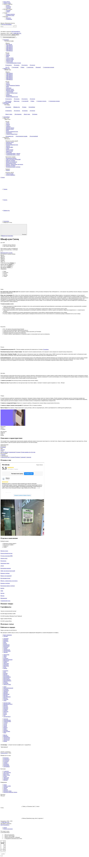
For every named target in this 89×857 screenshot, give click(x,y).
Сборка (8, 11)
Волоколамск (6, 644)
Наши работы (6, 1)
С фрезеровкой (9, 91)
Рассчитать (3, 268)
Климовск (5, 670)
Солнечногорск (7, 720)
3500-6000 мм (9, 50)
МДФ (7, 56)
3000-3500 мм (9, 49)
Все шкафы (6, 103)
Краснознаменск (7, 680)
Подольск (5, 706)
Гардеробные (6, 116)
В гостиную (6, 760)
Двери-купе (6, 777)
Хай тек (2, 452)
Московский (6, 694)
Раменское (5, 711)
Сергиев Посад (6, 716)
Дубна (4, 657)
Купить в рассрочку (8, 828)
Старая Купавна (7, 721)
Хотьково (5, 730)
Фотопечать (9, 95)
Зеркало (8, 55)
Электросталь (6, 738)
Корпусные (6, 773)
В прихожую (6, 759)
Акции (5, 784)
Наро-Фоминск (7, 696)
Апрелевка (5, 638)
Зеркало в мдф (9, 60)
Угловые (5, 762)
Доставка (8, 10)
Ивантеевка (6, 665)
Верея (4, 642)
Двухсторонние (7, 772)
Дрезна (5, 655)
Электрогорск (6, 737)
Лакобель (8, 126)
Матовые (5, 780)
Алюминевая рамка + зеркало (13, 153)
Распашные (6, 39)
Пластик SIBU (9, 147)
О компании (9, 19)
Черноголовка (6, 731)
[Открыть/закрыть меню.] (16, 37)
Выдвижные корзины (11, 158)
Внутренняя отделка (11, 163)
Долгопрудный (6, 651)
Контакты (8, 17)
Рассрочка (8, 6)
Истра (4, 667)
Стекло (8, 94)
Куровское (5, 683)
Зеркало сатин (9, 151)
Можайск (5, 693)
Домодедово (6, 654)
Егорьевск (5, 658)
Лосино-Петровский (8, 688)
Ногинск (5, 698)
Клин (4, 672)
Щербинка (5, 736)
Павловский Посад (7, 704)
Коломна (5, 673)
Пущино (5, 710)
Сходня (5, 723)
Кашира (5, 668)
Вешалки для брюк (10, 160)
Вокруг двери (6, 775)
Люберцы (5, 691)
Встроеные (6, 757)
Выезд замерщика (7, 635)
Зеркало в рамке (10, 59)
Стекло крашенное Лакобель (13, 85)
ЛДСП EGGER (9, 173)
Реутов (5, 712)
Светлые (3, 449)
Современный (12, 452)
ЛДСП (7, 54)
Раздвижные (6, 765)
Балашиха (5, 639)
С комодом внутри (5, 457)
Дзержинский (6, 649)
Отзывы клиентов (10, 14)
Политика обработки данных (10, 792)
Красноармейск (7, 676)
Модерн (6, 452)
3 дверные (3, 454)
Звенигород (6, 663)
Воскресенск (6, 646)
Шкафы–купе (6, 68)
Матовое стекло (10, 89)
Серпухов (5, 718)
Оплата (8, 5)
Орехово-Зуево (6, 702)
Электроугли (6, 740)
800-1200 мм (9, 44)
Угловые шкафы (7, 102)
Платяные (17, 457)
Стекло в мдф (9, 61)
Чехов (4, 732)
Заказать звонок (15, 34)
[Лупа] (15, 26)
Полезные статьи (10, 15)
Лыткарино (6, 690)
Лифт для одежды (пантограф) (13, 159)
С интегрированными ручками (13, 62)
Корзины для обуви (10, 165)
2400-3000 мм (9, 48)
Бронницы (5, 641)
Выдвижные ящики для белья (13, 166)
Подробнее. (46, 349)
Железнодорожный (7, 659)
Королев (5, 674)
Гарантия (8, 8)
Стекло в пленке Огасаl (11, 92)
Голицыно (5, 647)
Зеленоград (6, 664)
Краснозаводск (6, 679)
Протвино (5, 707)
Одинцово (5, 699)
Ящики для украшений (11, 161)
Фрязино (5, 727)
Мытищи (5, 695)
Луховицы (5, 689)
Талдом (5, 725)
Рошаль (5, 714)
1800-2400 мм (9, 47)
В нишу (5, 776)
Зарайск (5, 662)
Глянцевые (8, 88)
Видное (5, 643)
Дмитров (5, 652)
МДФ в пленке (9, 149)
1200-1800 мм (9, 45)
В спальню (3, 447)
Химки (5, 728)
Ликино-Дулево (7, 684)
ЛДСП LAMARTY (10, 175)
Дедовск (5, 648)
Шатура (5, 735)
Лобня (4, 686)
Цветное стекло (10, 142)
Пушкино (5, 709)
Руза (4, 715)
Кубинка (5, 681)
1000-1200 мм (9, 73)
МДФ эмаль (9, 152)
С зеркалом (28, 457)
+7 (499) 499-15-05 (5, 822)
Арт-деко (33, 452)
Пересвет (5, 705)
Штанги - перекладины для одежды (14, 164)
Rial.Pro (8, 170)
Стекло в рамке (9, 57)
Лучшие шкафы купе (26, 452)
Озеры (4, 700)
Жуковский (6, 660)
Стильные (18, 452)
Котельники (6, 675)
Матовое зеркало (10, 90)
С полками (12, 457)
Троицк (5, 726)
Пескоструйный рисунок (12, 96)
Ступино (5, 722)
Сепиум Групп (4, 753)
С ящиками (22, 457)
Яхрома (5, 741)
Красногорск (6, 678)
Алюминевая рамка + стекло (13, 154)
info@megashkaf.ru (15, 31)
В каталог (24, 234)
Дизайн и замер (7, 3)
